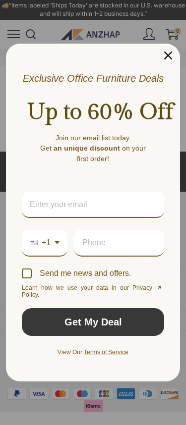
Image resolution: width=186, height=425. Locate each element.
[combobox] (44, 243)
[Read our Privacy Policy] (158, 289)
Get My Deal (93, 322)
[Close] (168, 55)
